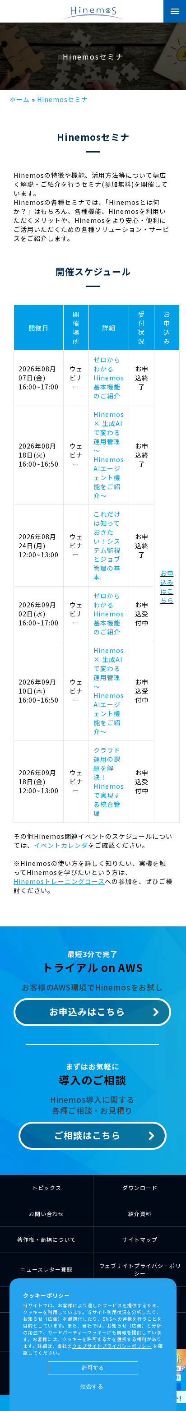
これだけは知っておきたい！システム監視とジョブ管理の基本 (107, 545)
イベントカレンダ (61, 845)
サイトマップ (140, 1239)
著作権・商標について (46, 1239)
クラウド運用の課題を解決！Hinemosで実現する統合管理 (108, 781)
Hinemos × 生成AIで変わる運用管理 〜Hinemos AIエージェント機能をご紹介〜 (108, 455)
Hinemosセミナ (62, 99)
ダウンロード (140, 1187)
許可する (93, 1368)
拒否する (91, 1386)
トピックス (46, 1187)
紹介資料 (140, 1213)
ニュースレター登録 (46, 1269)
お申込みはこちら (167, 587)
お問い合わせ (46, 1213)
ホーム (19, 99)
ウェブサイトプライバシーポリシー (140, 1269)
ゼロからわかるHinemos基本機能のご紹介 (108, 377)
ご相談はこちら (87, 1135)
